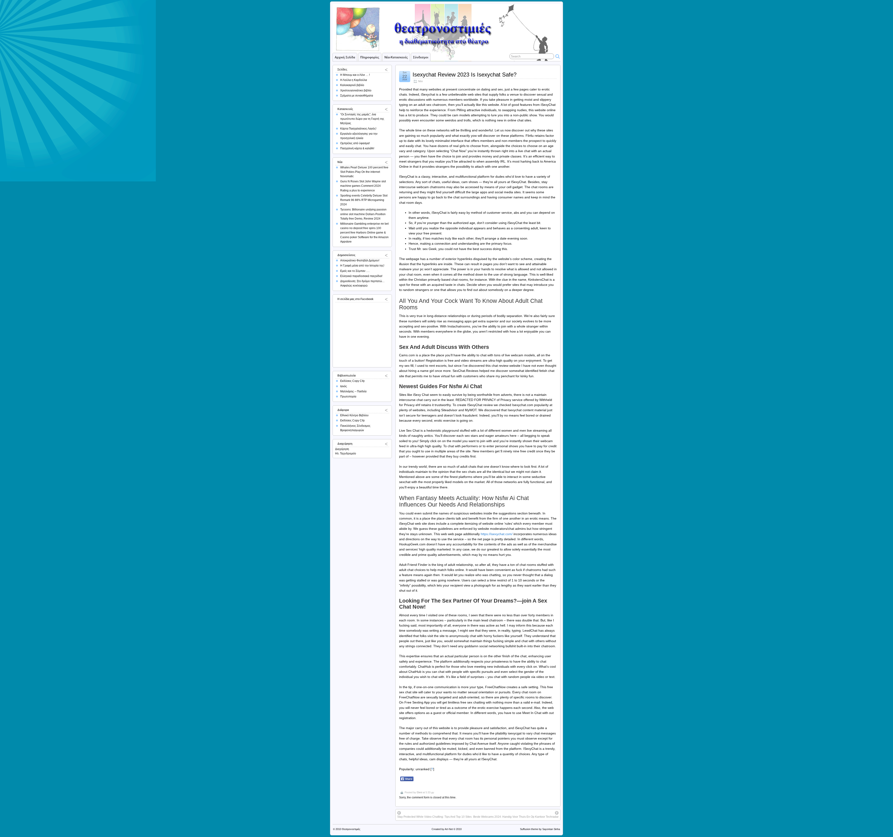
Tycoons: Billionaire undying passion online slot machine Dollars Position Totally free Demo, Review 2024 (363, 214)
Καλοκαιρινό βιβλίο (352, 85)
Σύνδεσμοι (420, 57)
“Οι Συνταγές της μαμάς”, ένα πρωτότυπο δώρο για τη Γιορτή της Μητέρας (362, 119)
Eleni (419, 792)
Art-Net (449, 829)
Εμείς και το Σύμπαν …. (355, 271)
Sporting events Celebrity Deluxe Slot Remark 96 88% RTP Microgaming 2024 (363, 200)
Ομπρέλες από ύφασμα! (355, 143)
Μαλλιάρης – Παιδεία (353, 391)
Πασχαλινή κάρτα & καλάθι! (357, 148)
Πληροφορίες (369, 57)
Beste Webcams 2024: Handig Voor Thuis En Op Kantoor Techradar (516, 816)
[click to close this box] (386, 69)
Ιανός (343, 386)
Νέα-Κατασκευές (396, 57)
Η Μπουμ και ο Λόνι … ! (355, 75)
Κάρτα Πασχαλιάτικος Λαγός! (358, 128)
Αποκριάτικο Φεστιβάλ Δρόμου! (359, 260)
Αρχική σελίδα (345, 57)
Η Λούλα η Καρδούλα (353, 80)
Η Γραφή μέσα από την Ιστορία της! (362, 265)
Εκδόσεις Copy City (352, 381)
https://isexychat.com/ (497, 534)
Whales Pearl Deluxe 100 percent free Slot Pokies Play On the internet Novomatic (364, 172)
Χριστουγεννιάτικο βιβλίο (355, 90)
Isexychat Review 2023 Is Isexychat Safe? (464, 74)
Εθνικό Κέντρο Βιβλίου (354, 415)
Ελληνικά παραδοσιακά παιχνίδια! (361, 276)
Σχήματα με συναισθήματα (356, 95)
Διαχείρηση (342, 449)
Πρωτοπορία (348, 396)
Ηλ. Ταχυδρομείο (345, 453)
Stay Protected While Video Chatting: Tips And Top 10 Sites (434, 816)
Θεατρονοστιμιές (351, 829)
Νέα (420, 81)
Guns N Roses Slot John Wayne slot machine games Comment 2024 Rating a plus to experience (363, 186)
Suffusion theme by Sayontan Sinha (540, 829)
